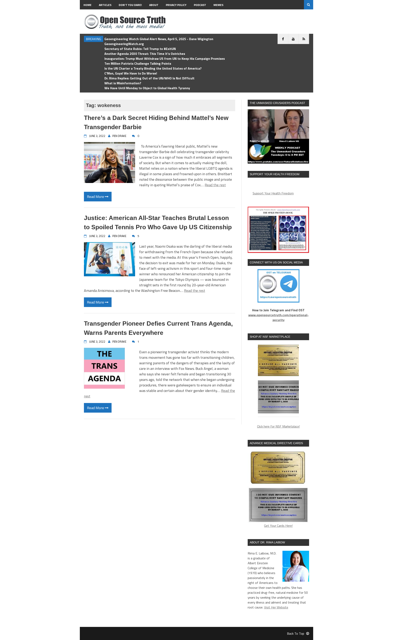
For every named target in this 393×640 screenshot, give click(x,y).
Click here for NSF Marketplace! (278, 426)
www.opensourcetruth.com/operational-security (278, 317)
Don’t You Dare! (130, 5)
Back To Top (295, 633)
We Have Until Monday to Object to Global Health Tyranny (147, 88)
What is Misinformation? (122, 83)
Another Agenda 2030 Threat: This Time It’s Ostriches (144, 53)
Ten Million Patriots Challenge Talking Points (137, 63)
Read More (96, 196)
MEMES (218, 5)
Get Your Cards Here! (278, 525)
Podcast (200, 5)
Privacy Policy (176, 5)
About (153, 5)
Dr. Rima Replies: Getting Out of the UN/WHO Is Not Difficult (149, 78)
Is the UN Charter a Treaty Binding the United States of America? (153, 68)
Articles (105, 5)
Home (87, 5)
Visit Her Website (276, 607)
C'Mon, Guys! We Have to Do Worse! (130, 73)
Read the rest (215, 185)
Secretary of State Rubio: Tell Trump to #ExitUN (140, 48)
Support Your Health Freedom (273, 193)
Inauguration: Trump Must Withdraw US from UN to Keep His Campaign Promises (164, 58)
